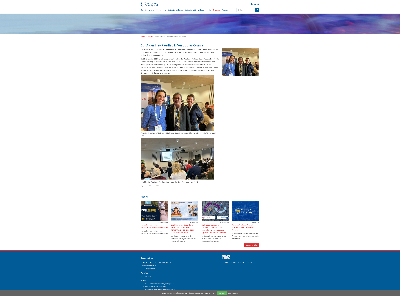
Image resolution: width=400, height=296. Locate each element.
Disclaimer (225, 262)
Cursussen (161, 10)
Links (208, 10)
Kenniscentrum (147, 10)
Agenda (225, 10)
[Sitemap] (252, 4)
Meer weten (232, 293)
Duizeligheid (190, 10)
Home (143, 37)
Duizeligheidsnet (175, 10)
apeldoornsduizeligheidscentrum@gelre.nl (160, 289)
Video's (201, 10)
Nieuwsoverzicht (251, 245)
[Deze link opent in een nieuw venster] (224, 258)
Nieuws (216, 10)
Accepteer (222, 293)
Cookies (249, 262)
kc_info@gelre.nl (168, 284)
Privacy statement (237, 262)
